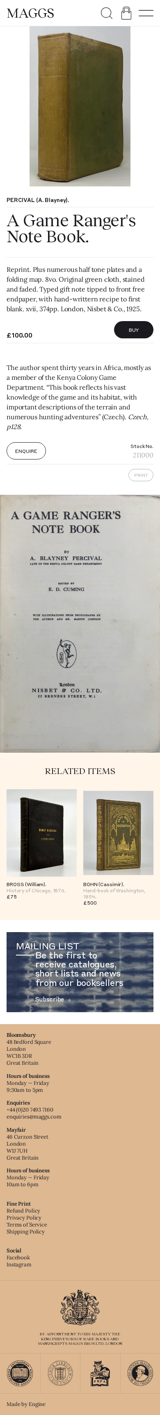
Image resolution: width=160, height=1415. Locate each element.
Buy (134, 329)
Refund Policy (23, 1210)
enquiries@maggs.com (34, 1116)
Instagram (19, 1264)
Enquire (26, 451)
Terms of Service (27, 1224)
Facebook (18, 1257)
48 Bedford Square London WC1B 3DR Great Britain (29, 1052)
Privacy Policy (24, 1217)
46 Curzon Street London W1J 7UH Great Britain (27, 1147)
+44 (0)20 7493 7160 (30, 1109)
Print (141, 475)
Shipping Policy (26, 1231)
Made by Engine (26, 1404)
